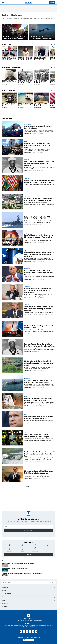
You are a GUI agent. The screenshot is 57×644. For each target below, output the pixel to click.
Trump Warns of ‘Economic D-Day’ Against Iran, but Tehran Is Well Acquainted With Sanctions (38, 309)
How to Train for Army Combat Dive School (18, 568)
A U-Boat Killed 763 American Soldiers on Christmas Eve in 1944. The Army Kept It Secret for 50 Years (25, 81)
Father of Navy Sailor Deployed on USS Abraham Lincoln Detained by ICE (37, 218)
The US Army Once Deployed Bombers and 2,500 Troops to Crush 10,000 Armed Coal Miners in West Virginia (41, 81)
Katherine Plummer (6, 61)
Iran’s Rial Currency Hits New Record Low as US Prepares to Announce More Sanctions (39, 236)
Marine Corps (30, 620)
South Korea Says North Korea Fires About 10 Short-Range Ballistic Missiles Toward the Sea (39, 454)
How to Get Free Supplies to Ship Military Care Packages (21, 563)
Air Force (17, 620)
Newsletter (16, 625)
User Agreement (43, 625)
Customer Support (29, 639)
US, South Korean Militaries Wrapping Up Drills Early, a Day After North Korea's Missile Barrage (39, 363)
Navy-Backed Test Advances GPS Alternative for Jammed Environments (8, 104)
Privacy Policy (46, 533)
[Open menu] (3, 2)
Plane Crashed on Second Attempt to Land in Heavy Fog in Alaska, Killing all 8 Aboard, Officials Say (39, 254)
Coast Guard (25, 620)
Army (21, 620)
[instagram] (27, 631)
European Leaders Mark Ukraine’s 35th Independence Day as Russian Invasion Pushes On (37, 145)
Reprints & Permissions (35, 625)
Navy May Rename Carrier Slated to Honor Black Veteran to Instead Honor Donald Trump (39, 345)
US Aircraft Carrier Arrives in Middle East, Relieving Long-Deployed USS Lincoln (38, 381)
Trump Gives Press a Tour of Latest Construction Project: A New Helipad (36, 436)
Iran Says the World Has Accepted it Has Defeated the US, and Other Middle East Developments (37, 291)
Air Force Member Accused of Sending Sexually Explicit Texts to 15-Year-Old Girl (9, 58)
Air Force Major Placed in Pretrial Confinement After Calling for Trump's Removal (40, 58)
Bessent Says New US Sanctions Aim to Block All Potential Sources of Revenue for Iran (39, 182)
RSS (31, 626)
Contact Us (20, 625)
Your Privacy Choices (25, 626)
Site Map (34, 626)
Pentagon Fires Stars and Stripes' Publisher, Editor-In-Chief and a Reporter (25, 573)
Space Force (39, 620)
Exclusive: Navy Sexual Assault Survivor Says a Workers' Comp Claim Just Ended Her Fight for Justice (25, 58)
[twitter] (30, 631)
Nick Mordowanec (22, 61)
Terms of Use (39, 533)
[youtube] (21, 631)
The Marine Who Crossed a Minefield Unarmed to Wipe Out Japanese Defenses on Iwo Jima (9, 81)
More (52, 44)
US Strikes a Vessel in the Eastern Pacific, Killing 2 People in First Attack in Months (38, 200)
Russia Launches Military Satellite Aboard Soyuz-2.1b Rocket (38, 127)
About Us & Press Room (8, 625)
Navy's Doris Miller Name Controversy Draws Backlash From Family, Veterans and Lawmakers (39, 163)
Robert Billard (21, 107)
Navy (35, 620)
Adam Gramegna (38, 61)
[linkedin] (33, 631)
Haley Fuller (5, 107)
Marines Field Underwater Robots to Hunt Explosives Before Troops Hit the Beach (25, 104)
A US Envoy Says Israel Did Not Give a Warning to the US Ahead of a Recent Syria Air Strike (38, 272)
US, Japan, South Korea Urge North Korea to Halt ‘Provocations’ (39, 327)
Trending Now (5, 561)
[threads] (36, 631)
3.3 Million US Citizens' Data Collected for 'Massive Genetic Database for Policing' (41, 104)
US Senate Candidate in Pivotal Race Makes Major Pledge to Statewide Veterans (38, 472)
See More (28, 486)
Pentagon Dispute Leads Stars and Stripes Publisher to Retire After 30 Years (38, 399)
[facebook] (24, 631)
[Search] (47, 2)
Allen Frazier (5, 84)
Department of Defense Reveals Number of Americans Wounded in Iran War (38, 418)
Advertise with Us (26, 625)
